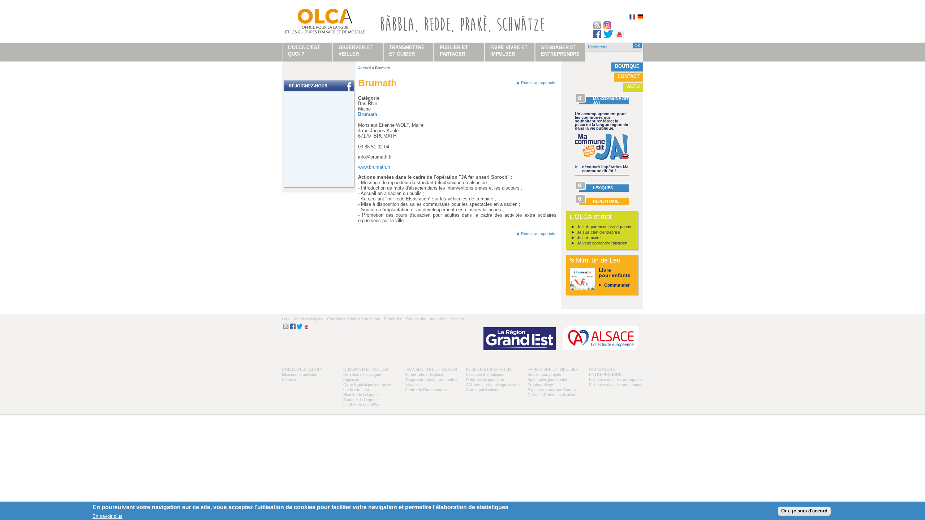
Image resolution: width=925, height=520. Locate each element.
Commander (617, 285)
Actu (633, 86)
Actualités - (439, 319)
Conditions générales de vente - (355, 319)
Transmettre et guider (431, 369)
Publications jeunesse (485, 379)
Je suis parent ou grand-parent (604, 227)
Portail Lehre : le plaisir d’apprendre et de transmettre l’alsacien (431, 379)
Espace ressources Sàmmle (552, 389)
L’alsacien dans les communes (615, 384)
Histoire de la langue (361, 395)
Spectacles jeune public (548, 379)
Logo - (287, 319)
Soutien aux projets (544, 374)
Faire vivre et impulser (553, 369)
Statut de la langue (359, 400)
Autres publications (482, 389)
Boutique (627, 66)
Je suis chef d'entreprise (598, 232)
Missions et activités (299, 374)
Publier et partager (488, 369)
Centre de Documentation (427, 389)
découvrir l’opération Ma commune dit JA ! (605, 169)
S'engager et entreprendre (560, 51)
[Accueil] (316, 22)
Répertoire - (394, 319)
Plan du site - (417, 319)
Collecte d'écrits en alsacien (552, 395)
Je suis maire (589, 237)
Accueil (364, 68)
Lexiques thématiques (485, 374)
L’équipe (289, 379)
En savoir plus (107, 516)
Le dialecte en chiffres (362, 405)
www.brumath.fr (374, 167)
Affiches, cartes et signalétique (493, 384)
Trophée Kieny (540, 384)
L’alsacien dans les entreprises (616, 379)
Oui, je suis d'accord (804, 511)
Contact (629, 76)
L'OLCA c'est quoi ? (302, 369)
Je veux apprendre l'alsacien (602, 243)
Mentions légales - (310, 319)
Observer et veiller (365, 369)
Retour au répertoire (538, 83)
